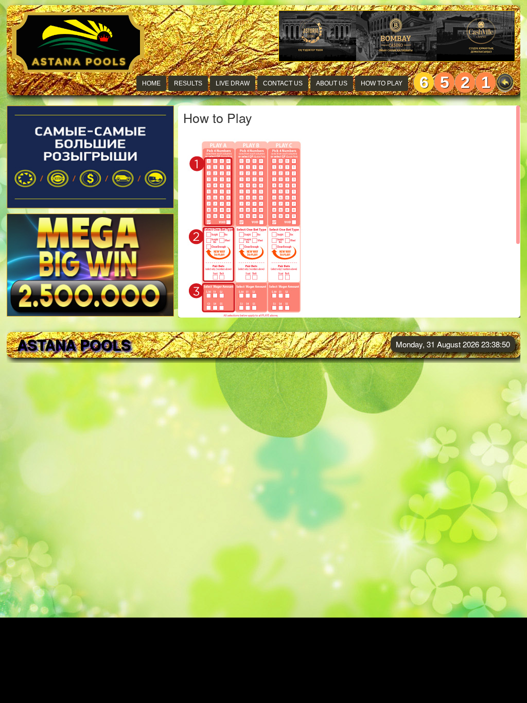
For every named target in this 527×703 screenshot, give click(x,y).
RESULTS (188, 83)
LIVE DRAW (233, 83)
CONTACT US (283, 83)
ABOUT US (331, 83)
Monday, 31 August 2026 (453, 344)
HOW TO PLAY (381, 83)
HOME (151, 83)
